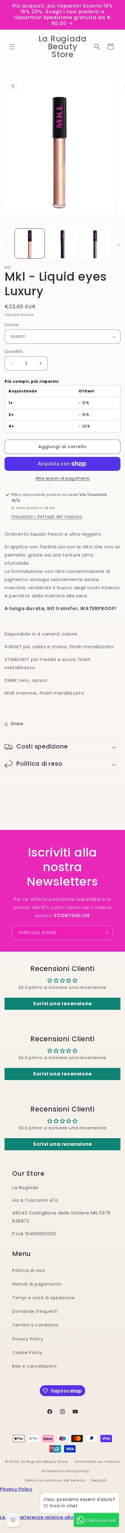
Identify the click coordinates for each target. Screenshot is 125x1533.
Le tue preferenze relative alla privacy (46, 1517)
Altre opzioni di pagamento (62, 478)
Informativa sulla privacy (66, 1471)
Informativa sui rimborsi (97, 1461)
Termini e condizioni (35, 1325)
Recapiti (99, 1480)
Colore (12, 325)
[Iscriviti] (106, 933)
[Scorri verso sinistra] (6, 245)
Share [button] (17, 724)
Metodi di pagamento (37, 1284)
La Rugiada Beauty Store (44, 1461)
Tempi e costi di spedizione (43, 1298)
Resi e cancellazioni (34, 1366)
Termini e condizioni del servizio (54, 1480)
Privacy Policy (27, 1339)
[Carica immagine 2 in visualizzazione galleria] (62, 243)
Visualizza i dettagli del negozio (47, 517)
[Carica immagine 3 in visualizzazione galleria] (95, 243)
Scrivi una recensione (62, 1003)
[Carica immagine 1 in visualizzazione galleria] (30, 243)
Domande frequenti (34, 1311)
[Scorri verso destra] (118, 245)
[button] (12, 46)
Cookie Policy (27, 1353)
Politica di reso (29, 1270)
